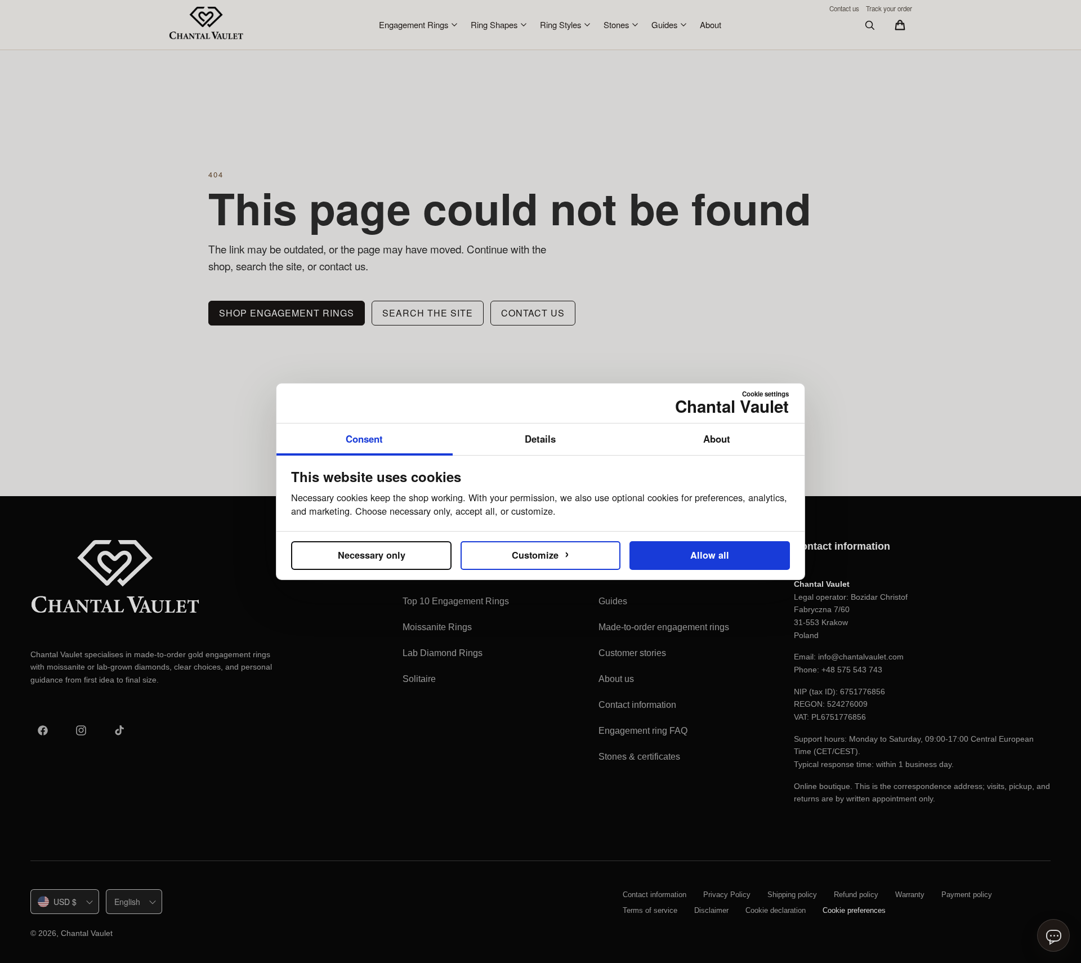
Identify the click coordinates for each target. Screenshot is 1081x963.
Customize (540, 553)
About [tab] (716, 438)
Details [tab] (540, 438)
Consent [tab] (364, 438)
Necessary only (371, 555)
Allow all (709, 555)
